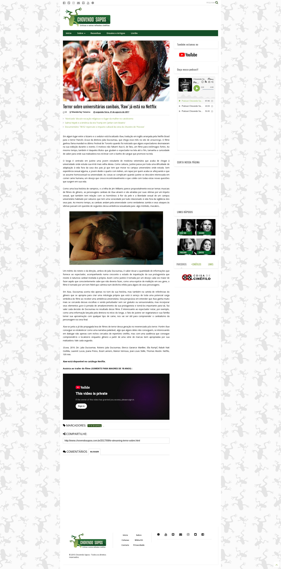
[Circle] (92, 2)
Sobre (80, 33)
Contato (125, 545)
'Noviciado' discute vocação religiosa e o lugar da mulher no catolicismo (99, 118)
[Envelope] (78, 2)
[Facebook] (64, 2)
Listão (134, 33)
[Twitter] (69, 2)
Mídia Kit (139, 540)
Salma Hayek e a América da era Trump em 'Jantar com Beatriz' (95, 122)
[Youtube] (88, 2)
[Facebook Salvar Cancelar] (203, 534)
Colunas (125, 540)
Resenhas (96, 33)
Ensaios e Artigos (116, 33)
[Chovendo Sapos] (87, 26)
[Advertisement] (165, 17)
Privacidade (138, 545)
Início (68, 33)
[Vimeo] (83, 2)
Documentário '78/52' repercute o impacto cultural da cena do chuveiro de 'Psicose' (104, 126)
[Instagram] (73, 2)
